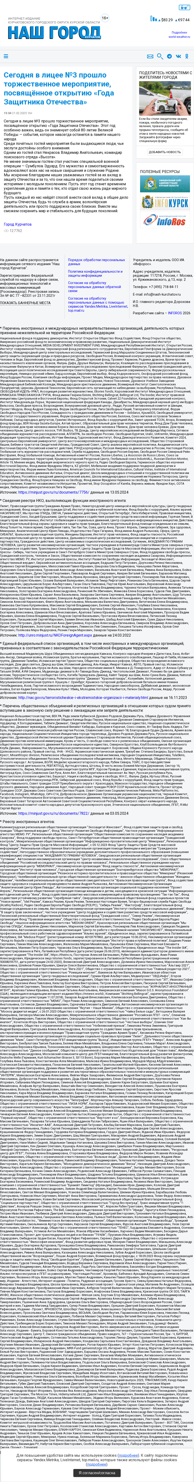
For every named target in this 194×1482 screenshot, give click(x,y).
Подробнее (179, 32)
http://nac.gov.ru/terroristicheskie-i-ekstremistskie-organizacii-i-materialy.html (83, 697)
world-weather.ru (179, 37)
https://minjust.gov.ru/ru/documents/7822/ (53, 813)
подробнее (128, 1455)
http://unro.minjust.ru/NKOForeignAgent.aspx (55, 635)
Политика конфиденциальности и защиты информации (95, 274)
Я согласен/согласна (97, 1473)
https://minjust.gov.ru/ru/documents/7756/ (53, 492)
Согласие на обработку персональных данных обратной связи (94, 287)
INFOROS (175, 313)
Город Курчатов (18, 224)
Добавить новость (165, 152)
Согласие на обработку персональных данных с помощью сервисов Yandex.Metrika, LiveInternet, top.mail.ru (98, 305)
